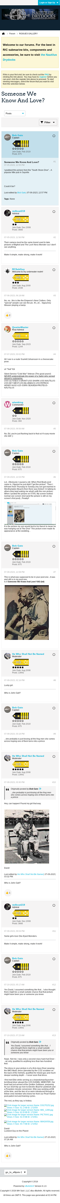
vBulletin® (29, 1186)
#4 (55, 354)
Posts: (15, 154)
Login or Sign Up (47, 2)
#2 (55, 237)
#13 (54, 1035)
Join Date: (16, 152)
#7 (55, 572)
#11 (54, 931)
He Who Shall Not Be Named (30, 874)
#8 (55, 680)
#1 (55, 161)
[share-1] (52, 153)
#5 (55, 429)
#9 (55, 734)
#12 (54, 985)
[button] (8, 315)
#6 (55, 477)
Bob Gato (21, 192)
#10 (54, 782)
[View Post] (40, 789)
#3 (55, 295)
